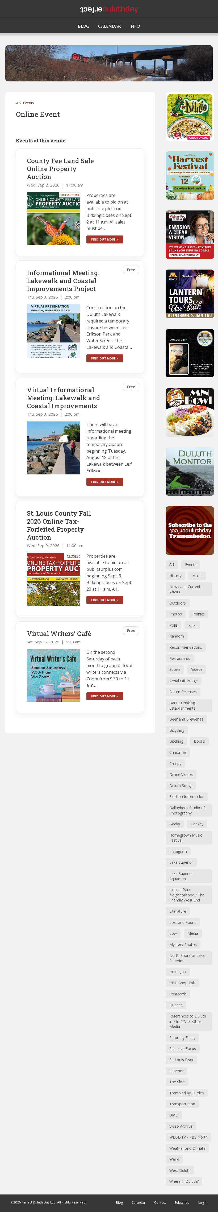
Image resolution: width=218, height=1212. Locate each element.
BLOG (83, 25)
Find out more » (105, 239)
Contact (160, 1202)
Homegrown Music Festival (185, 838)
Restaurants (179, 658)
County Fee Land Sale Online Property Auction (60, 168)
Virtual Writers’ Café (59, 633)
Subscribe (182, 1202)
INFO (134, 25)
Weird (174, 1159)
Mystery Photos (183, 944)
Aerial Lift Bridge (183, 680)
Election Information (186, 796)
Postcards (178, 993)
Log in (202, 1202)
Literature (177, 911)
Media (192, 933)
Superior (176, 1070)
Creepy (175, 763)
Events (190, 564)
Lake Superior (181, 862)
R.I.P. (192, 625)
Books (199, 741)
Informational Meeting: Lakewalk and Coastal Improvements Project (63, 280)
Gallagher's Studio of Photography (187, 810)
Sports (175, 669)
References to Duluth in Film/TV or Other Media (187, 1021)
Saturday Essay (182, 1037)
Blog (119, 1202)
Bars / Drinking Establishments (182, 705)
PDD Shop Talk (182, 982)
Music (197, 575)
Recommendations (185, 647)
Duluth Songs (180, 785)
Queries (176, 1004)
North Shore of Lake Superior (187, 958)
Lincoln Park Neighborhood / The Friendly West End (186, 895)
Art (171, 564)
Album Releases (183, 691)
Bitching (176, 741)
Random (176, 636)
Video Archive (180, 1126)
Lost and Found (182, 922)
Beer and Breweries (186, 719)
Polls (173, 625)
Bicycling (176, 730)
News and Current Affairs (184, 589)
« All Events (25, 102)
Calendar (138, 1202)
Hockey (197, 823)
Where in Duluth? (184, 1181)
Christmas (178, 752)
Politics (198, 614)
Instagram (178, 851)
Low (173, 933)
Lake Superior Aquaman (181, 876)
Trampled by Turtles (186, 1092)
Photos (175, 614)
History (175, 575)
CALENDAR (109, 25)
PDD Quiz (177, 971)
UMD (173, 1115)
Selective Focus (182, 1048)
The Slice (177, 1081)
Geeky (174, 823)
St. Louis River (181, 1059)
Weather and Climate (187, 1148)
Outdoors (177, 603)
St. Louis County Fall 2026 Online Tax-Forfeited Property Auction (59, 525)
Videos (197, 669)
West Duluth (180, 1170)
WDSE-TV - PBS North (188, 1137)
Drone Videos (181, 774)
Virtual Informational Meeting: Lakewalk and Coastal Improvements (63, 398)
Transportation (182, 1103)
